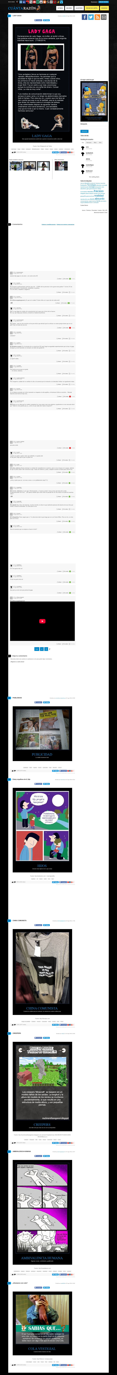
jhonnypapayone (61, 920)
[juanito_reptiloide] (11, 442)
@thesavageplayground (18, 300)
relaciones (99, 185)
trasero (40, 878)
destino (91, 193)
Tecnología (91, 185)
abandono (83, 188)
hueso (42, 1361)
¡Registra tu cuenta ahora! (17, 661)
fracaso (99, 191)
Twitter (42, 149)
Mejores (69, 8)
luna (49, 878)
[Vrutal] (34, 1)
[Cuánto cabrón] (31, 1)
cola (38, 1361)
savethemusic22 (20, 400)
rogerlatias (19, 487)
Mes (95, 142)
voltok (18, 525)
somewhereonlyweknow (60, 698)
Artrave (46, 149)
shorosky (19, 307)
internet (82, 183)
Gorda (23, 149)
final (46, 1361)
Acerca (83, 210)
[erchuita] (11, 356)
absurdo (99, 198)
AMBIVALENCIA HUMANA (22, 1151)
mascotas (102, 183)
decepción (98, 187)
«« (37, 649)
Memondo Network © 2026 (100, 212)
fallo (36, 1139)
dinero (87, 193)
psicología (104, 185)
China (62, 1021)
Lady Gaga (13, 149)
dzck (64, 15)
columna (50, 1361)
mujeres (35, 767)
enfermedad (67, 149)
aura (88, 199)
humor (50, 1271)
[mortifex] (11, 477)
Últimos (60, 8)
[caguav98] (11, 502)
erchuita (18, 355)
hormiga (60, 1271)
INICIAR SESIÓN (103, 2)
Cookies (100, 210)
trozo (57, 1361)
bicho (64, 1271)
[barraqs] (11, 389)
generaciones (93, 188)
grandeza (33, 1271)
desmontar (50, 1139)
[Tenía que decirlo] (54, 1)
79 (9, 1283)
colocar (59, 767)
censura (38, 1021)
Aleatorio (79, 8)
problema (61, 149)
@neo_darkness (16, 468)
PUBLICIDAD (17, 698)
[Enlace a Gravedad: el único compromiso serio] (43, 170)
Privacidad (94, 210)
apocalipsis (103, 201)
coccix (34, 1361)
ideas (49, 1021)
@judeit (14, 505)
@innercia (19, 491)
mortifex (18, 476)
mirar (50, 767)
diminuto (28, 1271)
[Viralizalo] (61, 1)
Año (100, 142)
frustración (83, 185)
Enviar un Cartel (92, 8)
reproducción (83, 199)
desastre (87, 183)
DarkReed (19, 564)
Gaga (19, 149)
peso (72, 149)
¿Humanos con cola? (20, 1283)
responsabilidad (84, 202)
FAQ (103, 210)
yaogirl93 (19, 365)
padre (45, 878)
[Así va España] (27, 1)
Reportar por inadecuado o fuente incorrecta (65, 154)
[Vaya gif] (51, 1)
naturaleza (90, 191)
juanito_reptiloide (20, 441)
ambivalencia (16, 1271)
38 (9, 1033)
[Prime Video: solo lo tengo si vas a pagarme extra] (94, 121)
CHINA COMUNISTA (20, 920)
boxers (39, 767)
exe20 (18, 452)
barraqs (18, 388)
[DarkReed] (11, 565)
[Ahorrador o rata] (58, 1)
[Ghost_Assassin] (11, 598)
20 (9, 698)
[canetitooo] (11, 587)
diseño (92, 199)
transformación (84, 187)
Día (83, 142)
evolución (92, 183)
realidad (99, 195)
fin (54, 1361)
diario (31, 767)
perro (99, 193)
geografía (83, 196)
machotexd (63, 779)
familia (98, 201)
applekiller (63, 1283)
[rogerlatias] (11, 488)
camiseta (33, 1021)
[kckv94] (11, 284)
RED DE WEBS (11, 1)
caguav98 (19, 501)
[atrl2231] (11, 343)
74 (9, 16)
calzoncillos (45, 767)
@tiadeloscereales (16, 346)
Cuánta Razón (84, 205)
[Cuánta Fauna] (44, 1)
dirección (55, 767)
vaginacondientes (20, 377)
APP (106, 210)
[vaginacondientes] (11, 378)
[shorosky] (11, 308)
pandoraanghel (20, 319)
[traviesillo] (11, 333)
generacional (90, 196)
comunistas (44, 1021)
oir (37, 878)
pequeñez (39, 1271)
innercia (18, 296)
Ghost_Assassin (20, 597)
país (58, 1021)
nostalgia (92, 187)
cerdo (40, 1139)
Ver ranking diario (94, 177)
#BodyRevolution (35, 149)
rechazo (96, 193)
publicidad (26, 767)
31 (9, 920)
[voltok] (11, 526)
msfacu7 (63, 1033)
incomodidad (83, 191)
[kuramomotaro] (11, 273)
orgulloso (33, 878)
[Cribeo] (37, 1)
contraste (96, 202)
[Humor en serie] (41, 1)
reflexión (55, 1271)
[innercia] (11, 297)
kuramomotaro (20, 272)
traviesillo (19, 332)
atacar (55, 1139)
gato (88, 188)
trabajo (99, 188)
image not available (26, 1021)
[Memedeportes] (20, 1)
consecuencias (84, 201)
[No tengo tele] (47, 1)
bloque (44, 1139)
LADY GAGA (17, 15)
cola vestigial (29, 1361)
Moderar (104, 8)
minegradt (32, 1139)
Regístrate (94, 2)
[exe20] (11, 453)
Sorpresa (98, 183)
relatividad (45, 1271)
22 (9, 779)
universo (69, 1271)
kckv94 (18, 283)
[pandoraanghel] (11, 320)
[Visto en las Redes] (24, 1)
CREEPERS (17, 1033)
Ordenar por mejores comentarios (65, 224)
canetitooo (19, 586)
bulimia (55, 149)
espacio (22, 1271)
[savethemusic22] (11, 401)
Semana (88, 142)
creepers (26, 1139)
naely (18, 464)
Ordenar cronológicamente (49, 224)
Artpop (51, 149)
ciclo (102, 187)
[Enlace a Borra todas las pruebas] (16, 170)
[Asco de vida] (17, 1)
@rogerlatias (15, 517)
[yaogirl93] (11, 366)
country (53, 1021)
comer (59, 1139)
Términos (88, 210)
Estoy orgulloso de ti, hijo (21, 779)
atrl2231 (18, 342)
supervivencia (92, 201)
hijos (53, 878)
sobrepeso (28, 149)
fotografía (82, 193)
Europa (103, 193)
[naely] (11, 465)
